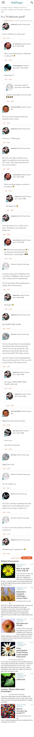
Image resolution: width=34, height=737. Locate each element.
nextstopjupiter (18, 65)
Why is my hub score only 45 (22, 570)
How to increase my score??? (21, 711)
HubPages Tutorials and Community (21, 644)
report (8, 38)
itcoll (12, 494)
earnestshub (17, 44)
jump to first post (15, 558)
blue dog (15, 430)
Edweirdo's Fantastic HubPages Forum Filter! (21, 595)
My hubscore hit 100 (22, 624)
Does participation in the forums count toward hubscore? (22, 652)
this (23, 46)
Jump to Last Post (9, 20)
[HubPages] (17, 2)
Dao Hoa (13, 334)
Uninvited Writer (16, 107)
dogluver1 (14, 24)
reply (4, 38)
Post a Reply (27, 558)
